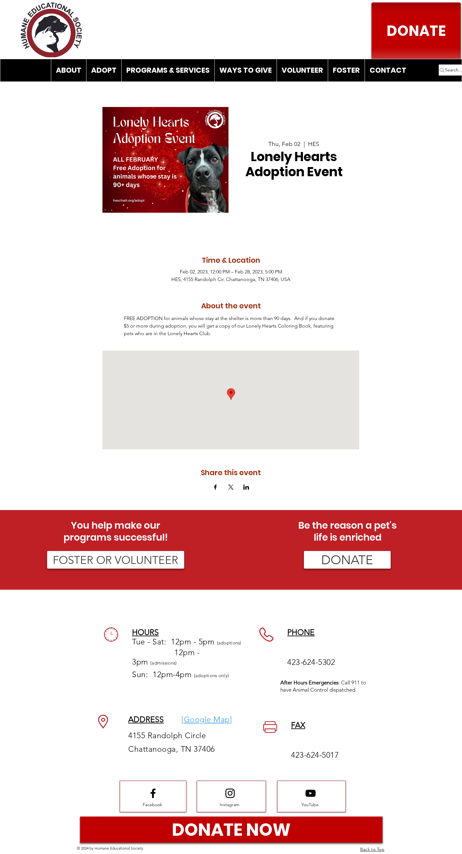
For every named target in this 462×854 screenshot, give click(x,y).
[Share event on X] (231, 487)
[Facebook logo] (153, 793)
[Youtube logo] (310, 793)
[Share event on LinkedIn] (246, 487)
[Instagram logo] (230, 793)
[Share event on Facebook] (215, 487)
